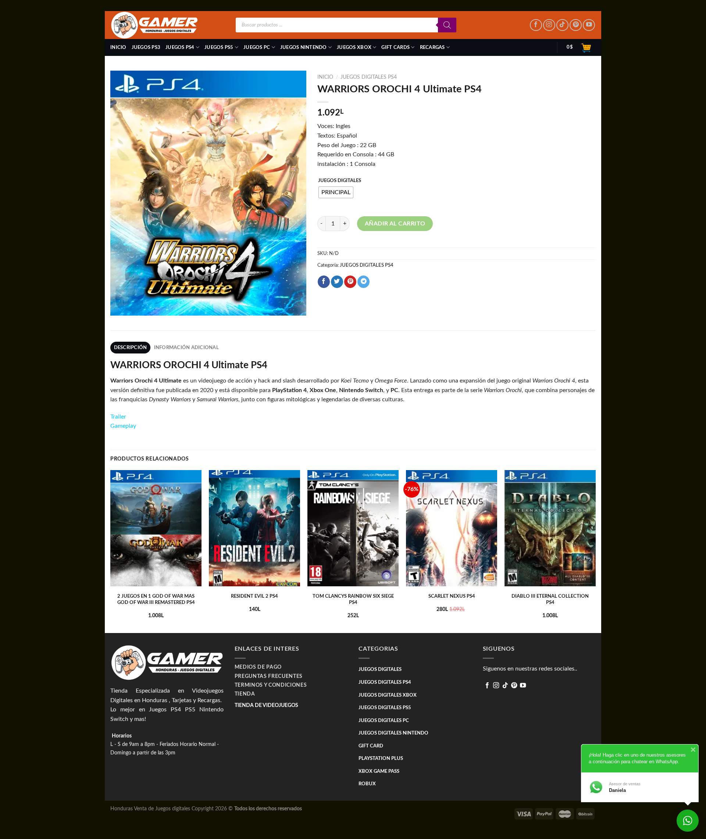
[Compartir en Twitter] (337, 281)
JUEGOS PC (256, 47)
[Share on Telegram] (363, 281)
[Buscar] (447, 25)
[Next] (595, 550)
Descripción (130, 347)
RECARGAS (432, 47)
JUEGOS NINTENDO (303, 47)
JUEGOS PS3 (146, 47)
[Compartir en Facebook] (324, 281)
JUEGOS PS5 (218, 47)
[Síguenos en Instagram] (549, 25)
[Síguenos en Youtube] (589, 25)
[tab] (130, 347)
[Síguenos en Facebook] (536, 25)
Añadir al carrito (395, 224)
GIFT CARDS (395, 47)
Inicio (118, 47)
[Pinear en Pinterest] (350, 281)
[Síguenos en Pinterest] (576, 25)
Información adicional (186, 347)
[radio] (336, 192)
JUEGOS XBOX (354, 47)
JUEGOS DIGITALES (339, 180)
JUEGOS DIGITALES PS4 (368, 77)
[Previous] (110, 550)
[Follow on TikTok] (562, 25)
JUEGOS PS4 (180, 47)
